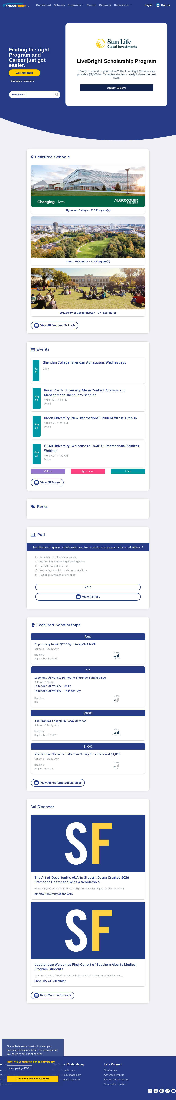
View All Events (48, 482)
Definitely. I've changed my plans (58, 557)
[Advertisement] (88, 1032)
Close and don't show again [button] (32, 1078)
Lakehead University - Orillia (52, 686)
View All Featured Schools (55, 325)
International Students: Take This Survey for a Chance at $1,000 (77, 754)
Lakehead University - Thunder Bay (57, 691)
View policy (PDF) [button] (19, 1068)
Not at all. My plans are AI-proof (58, 575)
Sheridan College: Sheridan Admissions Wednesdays (84, 362)
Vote (88, 587)
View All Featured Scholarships (58, 783)
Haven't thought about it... (54, 566)
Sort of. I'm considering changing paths (62, 561)
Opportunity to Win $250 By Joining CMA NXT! (65, 644)
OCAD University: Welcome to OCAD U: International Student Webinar (91, 448)
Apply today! (116, 87)
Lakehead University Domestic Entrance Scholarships (70, 677)
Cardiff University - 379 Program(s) (88, 261)
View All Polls (88, 597)
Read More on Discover (53, 995)
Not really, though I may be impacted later (64, 570)
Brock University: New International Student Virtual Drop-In (90, 418)
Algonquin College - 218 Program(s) (87, 210)
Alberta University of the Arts (53, 894)
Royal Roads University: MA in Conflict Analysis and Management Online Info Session (84, 392)
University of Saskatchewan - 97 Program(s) (88, 312)
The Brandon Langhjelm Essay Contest (60, 721)
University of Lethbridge (50, 981)
